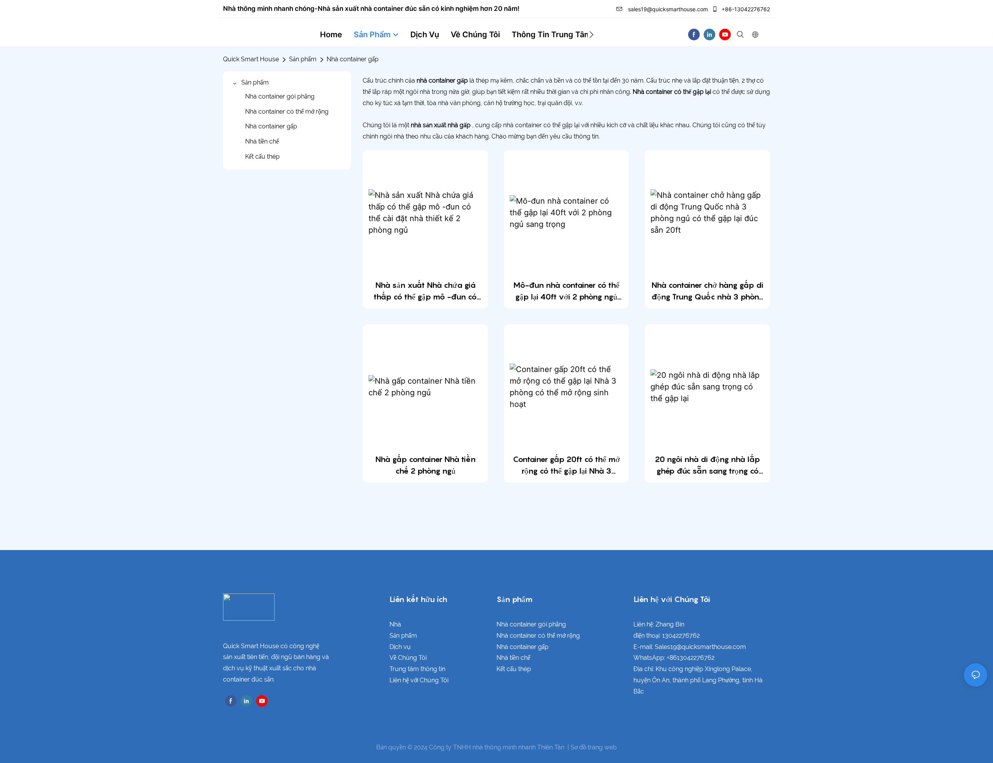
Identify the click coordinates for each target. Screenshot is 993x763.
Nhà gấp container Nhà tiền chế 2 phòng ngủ (425, 465)
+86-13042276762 (745, 9)
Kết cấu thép (513, 669)
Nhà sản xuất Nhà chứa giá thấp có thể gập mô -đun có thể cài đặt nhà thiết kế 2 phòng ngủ (425, 291)
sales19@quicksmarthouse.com (667, 9)
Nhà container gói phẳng (531, 624)
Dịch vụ (400, 647)
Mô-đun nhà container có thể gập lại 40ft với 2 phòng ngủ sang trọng (566, 291)
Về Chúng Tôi (408, 657)
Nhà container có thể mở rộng (538, 635)
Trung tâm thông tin (417, 669)
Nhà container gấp (353, 59)
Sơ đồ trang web (594, 747)
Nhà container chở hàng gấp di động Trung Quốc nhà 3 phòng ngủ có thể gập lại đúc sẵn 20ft (707, 291)
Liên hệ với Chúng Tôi (418, 680)
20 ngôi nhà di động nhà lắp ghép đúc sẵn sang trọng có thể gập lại (707, 466)
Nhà (395, 624)
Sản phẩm (303, 59)
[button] (591, 34)
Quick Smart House (251, 59)
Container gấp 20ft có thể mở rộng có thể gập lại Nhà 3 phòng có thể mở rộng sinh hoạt (566, 466)
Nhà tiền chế (513, 657)
